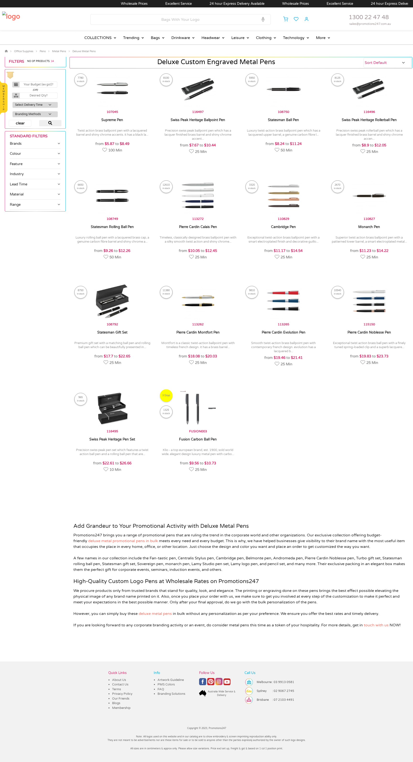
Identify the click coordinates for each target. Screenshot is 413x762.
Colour (15, 153)
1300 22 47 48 (369, 17)
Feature (16, 164)
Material (17, 194)
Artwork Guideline (171, 680)
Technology (293, 37)
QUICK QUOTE (129, 161)
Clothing (264, 37)
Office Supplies (23, 51)
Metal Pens (59, 51)
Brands (16, 143)
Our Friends (120, 699)
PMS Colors (166, 684)
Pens (43, 51)
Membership (121, 708)
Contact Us (120, 684)
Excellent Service (156, 4)
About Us (119, 680)
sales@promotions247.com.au (370, 24)
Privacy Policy (122, 694)
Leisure (238, 37)
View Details (94, 161)
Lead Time (18, 184)
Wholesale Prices (112, 4)
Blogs (116, 703)
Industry (17, 174)
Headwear (210, 37)
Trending (131, 37)
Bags (155, 37)
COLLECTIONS (98, 37)
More (321, 37)
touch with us (376, 625)
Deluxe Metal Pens (84, 51)
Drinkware (180, 37)
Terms (116, 689)
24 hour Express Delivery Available (215, 4)
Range (15, 204)
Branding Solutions (171, 694)
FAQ (161, 689)
